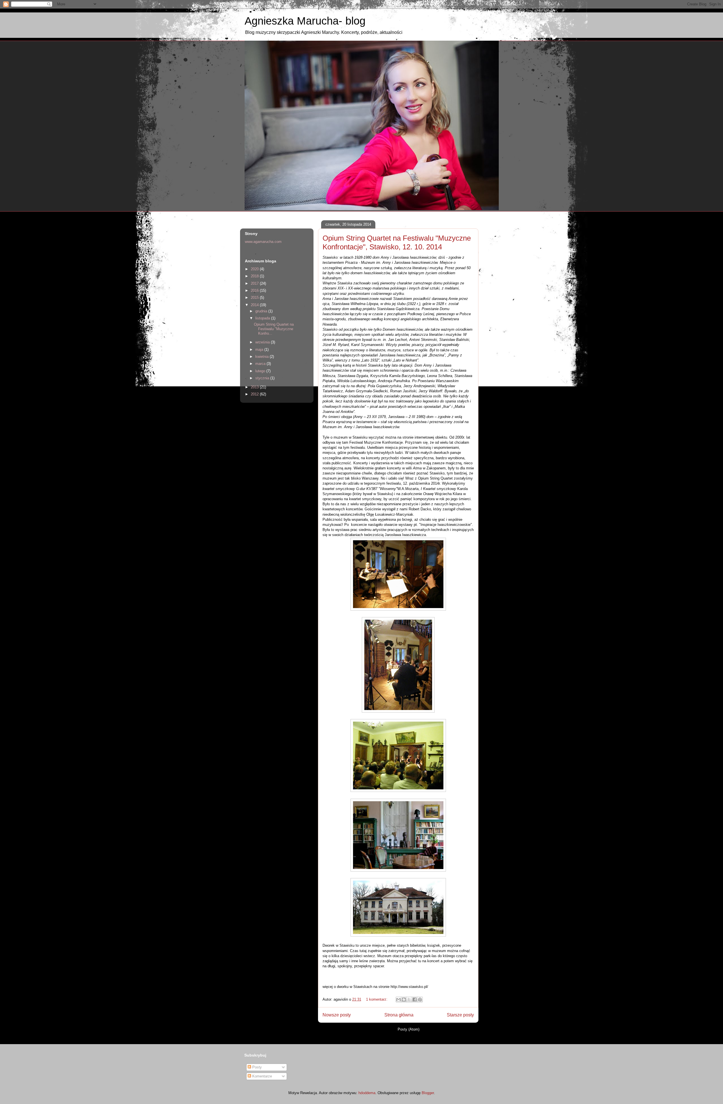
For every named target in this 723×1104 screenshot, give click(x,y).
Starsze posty (460, 1014)
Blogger (428, 1093)
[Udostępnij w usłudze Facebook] (414, 999)
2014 (255, 305)
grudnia (261, 311)
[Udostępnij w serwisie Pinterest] (420, 999)
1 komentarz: (377, 999)
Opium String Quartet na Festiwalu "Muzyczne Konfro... (274, 328)
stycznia (262, 378)
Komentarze (261, 1076)
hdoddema (366, 1093)
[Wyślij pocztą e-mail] (398, 999)
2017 (255, 283)
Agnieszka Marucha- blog (305, 21)
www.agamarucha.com (263, 241)
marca (261, 364)
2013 (255, 387)
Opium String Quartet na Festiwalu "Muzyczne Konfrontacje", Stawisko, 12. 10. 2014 (397, 242)
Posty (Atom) (408, 1029)
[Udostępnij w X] (409, 999)
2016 (255, 290)
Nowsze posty (337, 1014)
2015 (255, 297)
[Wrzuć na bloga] (404, 999)
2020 (255, 269)
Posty (256, 1067)
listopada (263, 318)
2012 (255, 394)
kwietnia (262, 356)
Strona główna (398, 1014)
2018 (255, 276)
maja (259, 349)
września (263, 342)
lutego (260, 371)
